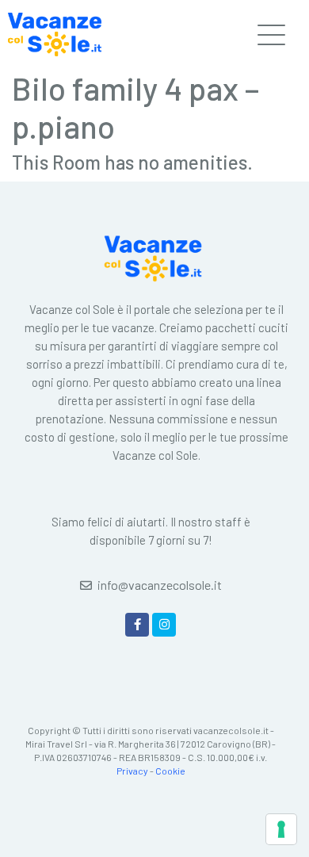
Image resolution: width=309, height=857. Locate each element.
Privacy (132, 770)
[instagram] (164, 625)
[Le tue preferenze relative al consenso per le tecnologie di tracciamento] (281, 829)
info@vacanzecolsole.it (159, 584)
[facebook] (137, 625)
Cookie (170, 770)
